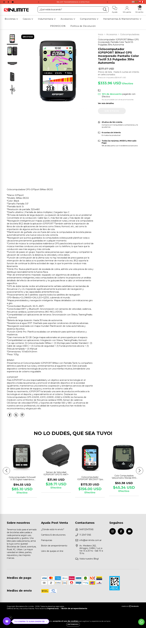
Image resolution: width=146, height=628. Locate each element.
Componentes (88, 19)
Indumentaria (46, 19)
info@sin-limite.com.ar (90, 540)
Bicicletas (10, 19)
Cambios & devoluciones (53, 535)
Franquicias (46, 540)
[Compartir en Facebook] (10, 416)
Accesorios (67, 19)
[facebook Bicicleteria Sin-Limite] (8, 2)
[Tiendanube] (130, 607)
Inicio (100, 34)
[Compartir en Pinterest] (22, 416)
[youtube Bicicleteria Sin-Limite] (13, 2)
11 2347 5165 (85, 535)
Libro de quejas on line (52, 551)
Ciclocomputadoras (129, 34)
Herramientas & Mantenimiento (121, 19)
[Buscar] (105, 9)
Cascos (27, 19)
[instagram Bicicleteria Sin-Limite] (4, 2)
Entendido (73, 624)
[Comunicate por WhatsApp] (141, 622)
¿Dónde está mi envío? (52, 529)
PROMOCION (58, 26)
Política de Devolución (83, 26)
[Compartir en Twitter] (16, 416)
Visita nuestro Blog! (89, 558)
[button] (30, 621)
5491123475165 (86, 529)
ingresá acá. (53, 608)
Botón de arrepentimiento (54, 545)
